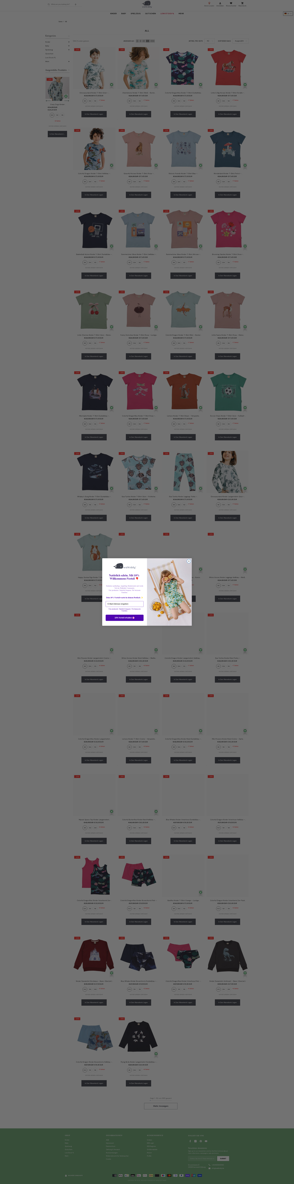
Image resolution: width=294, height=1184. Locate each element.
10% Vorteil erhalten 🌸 (125, 618)
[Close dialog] (189, 561)
